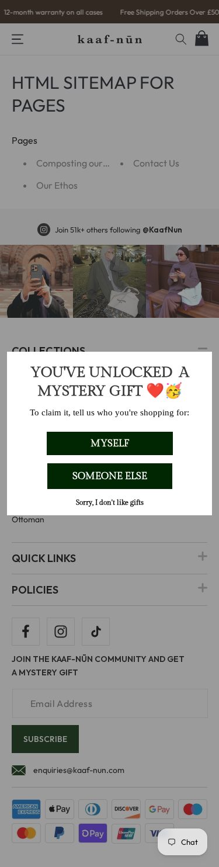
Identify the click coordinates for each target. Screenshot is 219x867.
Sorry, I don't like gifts (110, 502)
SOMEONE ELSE (109, 476)
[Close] (198, 366)
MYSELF (110, 443)
